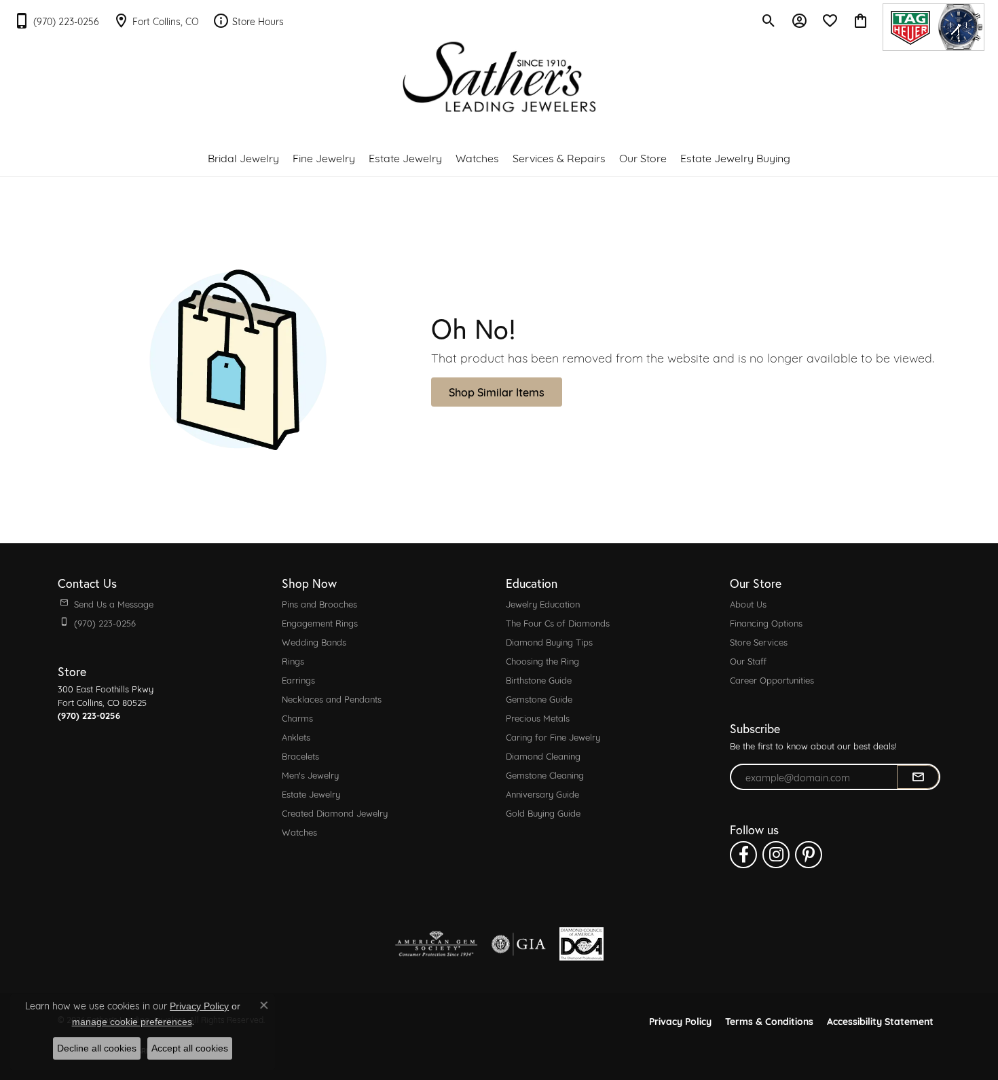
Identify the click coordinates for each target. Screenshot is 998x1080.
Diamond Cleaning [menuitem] (543, 755)
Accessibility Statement (880, 1020)
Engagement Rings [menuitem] (320, 622)
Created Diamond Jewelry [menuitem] (335, 812)
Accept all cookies (189, 1048)
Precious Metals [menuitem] (538, 717)
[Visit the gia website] (519, 944)
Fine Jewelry (324, 157)
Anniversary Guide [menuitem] (542, 793)
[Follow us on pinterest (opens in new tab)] (808, 854)
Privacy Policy (680, 1020)
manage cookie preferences (132, 1021)
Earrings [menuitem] (298, 679)
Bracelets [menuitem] (300, 755)
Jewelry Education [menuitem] (543, 603)
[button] (768, 20)
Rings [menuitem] (293, 660)
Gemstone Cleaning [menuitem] (545, 774)
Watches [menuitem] (299, 831)
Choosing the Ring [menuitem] (542, 660)
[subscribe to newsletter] (918, 777)
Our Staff (748, 660)
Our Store (643, 157)
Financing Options (766, 622)
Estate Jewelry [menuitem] (311, 793)
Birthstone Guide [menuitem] (539, 679)
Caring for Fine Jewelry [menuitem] (553, 736)
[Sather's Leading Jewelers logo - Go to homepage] (499, 77)
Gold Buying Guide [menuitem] (543, 812)
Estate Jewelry (405, 157)
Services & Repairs (559, 157)
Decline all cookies (96, 1048)
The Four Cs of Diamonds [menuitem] (558, 622)
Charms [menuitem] (297, 717)
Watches (477, 157)
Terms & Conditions (769, 1020)
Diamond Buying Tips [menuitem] (549, 641)
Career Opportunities (772, 679)
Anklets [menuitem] (296, 736)
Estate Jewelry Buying (735, 157)
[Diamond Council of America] (581, 944)
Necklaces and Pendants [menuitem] (332, 698)
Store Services (759, 641)
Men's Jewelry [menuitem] (310, 774)
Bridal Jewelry (243, 157)
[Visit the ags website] (436, 944)
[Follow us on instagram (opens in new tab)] (776, 854)
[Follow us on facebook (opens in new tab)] (743, 854)
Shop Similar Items (496, 391)
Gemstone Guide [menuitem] (539, 698)
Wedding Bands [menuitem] (314, 641)
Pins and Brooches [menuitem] (319, 603)
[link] (56, 20)
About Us (748, 603)
